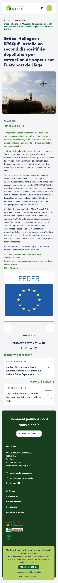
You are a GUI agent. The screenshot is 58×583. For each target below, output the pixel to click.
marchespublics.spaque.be (21, 478)
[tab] (25, 335)
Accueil (7, 20)
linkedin (31, 348)
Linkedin (14, 483)
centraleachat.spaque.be (21, 473)
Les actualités (21, 20)
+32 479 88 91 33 (13, 462)
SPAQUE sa (14, 8)
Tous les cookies (29, 567)
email (36, 348)
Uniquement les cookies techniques (28, 572)
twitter (26, 348)
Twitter (10, 483)
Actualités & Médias (15, 512)
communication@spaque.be (18, 465)
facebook (21, 348)
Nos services (12, 496)
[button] (49, 8)
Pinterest (23, 483)
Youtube (19, 483)
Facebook (6, 483)
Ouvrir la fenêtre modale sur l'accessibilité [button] (42, 8)
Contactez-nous (29, 433)
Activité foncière (13, 501)
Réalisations (11, 506)
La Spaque (10, 491)
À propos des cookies (27, 576)
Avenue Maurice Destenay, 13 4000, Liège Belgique (19, 455)
